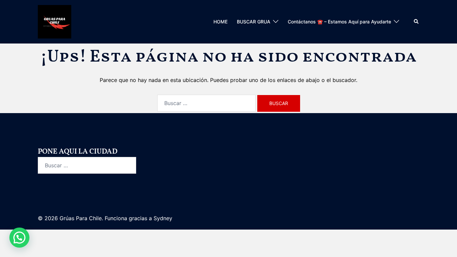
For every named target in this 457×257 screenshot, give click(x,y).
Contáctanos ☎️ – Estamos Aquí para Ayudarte (339, 21)
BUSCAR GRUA (253, 21)
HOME (220, 21)
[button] (416, 21)
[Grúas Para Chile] (54, 21)
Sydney (163, 218)
